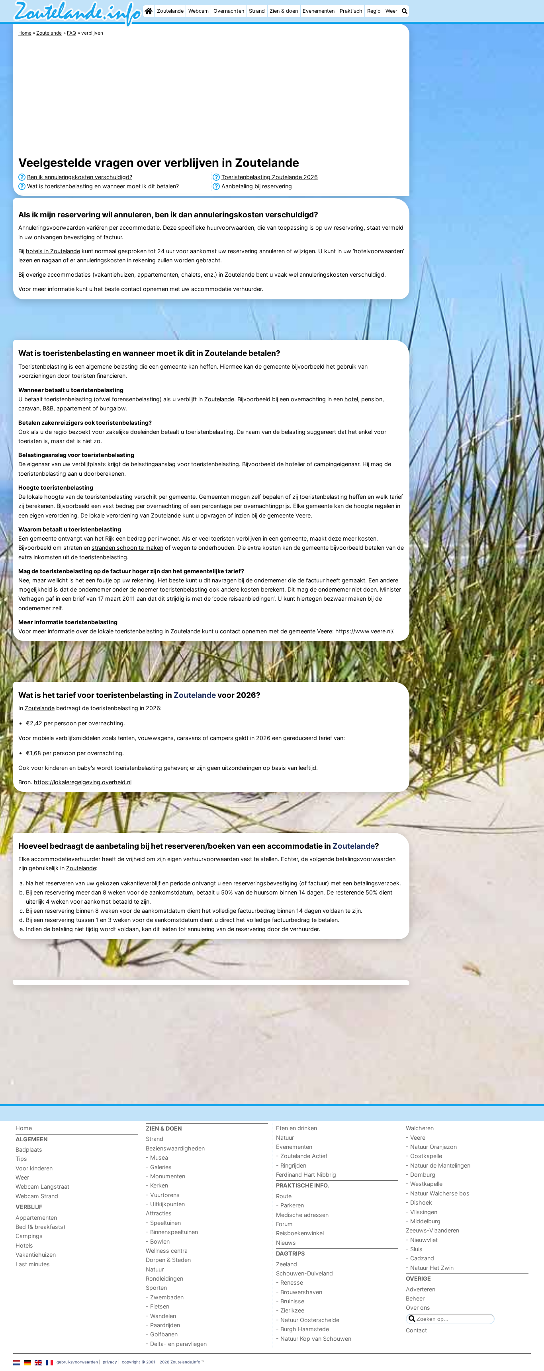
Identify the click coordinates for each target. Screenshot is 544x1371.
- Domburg (420, 1174)
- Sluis (414, 1249)
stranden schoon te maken (127, 547)
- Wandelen (161, 1315)
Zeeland (286, 1264)
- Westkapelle (424, 1183)
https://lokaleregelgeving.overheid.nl (82, 782)
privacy (110, 1361)
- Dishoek (419, 1202)
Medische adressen (302, 1214)
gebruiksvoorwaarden (77, 1361)
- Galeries (159, 1167)
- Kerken (157, 1185)
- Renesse (289, 1282)
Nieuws (286, 1242)
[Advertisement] (471, 207)
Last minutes (33, 1264)
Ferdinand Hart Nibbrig (306, 1174)
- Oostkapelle (424, 1155)
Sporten (156, 1287)
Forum (284, 1224)
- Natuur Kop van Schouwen (313, 1338)
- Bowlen (158, 1241)
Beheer (415, 1298)
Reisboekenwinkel (300, 1233)
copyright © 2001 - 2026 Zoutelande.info (161, 1361)
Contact (416, 1330)
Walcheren (420, 1128)
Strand (257, 11)
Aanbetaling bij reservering (256, 186)
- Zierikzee (290, 1310)
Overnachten (228, 11)
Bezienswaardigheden (175, 1148)
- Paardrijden (163, 1325)
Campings (29, 1235)
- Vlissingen (421, 1212)
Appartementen (36, 1217)
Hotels (24, 1245)
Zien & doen (284, 11)
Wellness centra (167, 1250)
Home (24, 1128)
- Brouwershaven (299, 1292)
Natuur (155, 1269)
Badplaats (29, 1149)
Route (284, 1196)
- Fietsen (157, 1306)
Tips (21, 1158)
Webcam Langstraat (42, 1186)
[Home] (148, 11)
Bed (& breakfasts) (40, 1226)
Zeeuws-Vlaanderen (432, 1230)
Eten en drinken (296, 1128)
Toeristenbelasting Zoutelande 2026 (269, 177)
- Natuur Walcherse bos (438, 1193)
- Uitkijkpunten (165, 1204)
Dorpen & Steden (168, 1259)
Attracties (159, 1213)
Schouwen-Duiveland (304, 1273)
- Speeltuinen (163, 1222)
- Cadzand (420, 1258)
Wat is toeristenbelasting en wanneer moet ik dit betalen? (103, 186)
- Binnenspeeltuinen (172, 1231)
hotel (351, 399)
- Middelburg (423, 1221)
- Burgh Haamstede (302, 1329)
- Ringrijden (291, 1165)
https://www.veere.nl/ (364, 631)
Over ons (418, 1307)
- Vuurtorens (163, 1194)
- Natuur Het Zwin (430, 1267)
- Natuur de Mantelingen (438, 1165)
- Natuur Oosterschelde (307, 1319)
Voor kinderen (34, 1168)
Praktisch (351, 11)
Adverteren (420, 1289)
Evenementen (319, 11)
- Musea (157, 1157)
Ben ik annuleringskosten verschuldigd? (79, 177)
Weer (391, 11)
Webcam (198, 11)
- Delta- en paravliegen (176, 1343)
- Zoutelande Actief (301, 1155)
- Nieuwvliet (422, 1239)
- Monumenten (165, 1176)
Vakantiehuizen (36, 1254)
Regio (374, 11)
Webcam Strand (37, 1196)
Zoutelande (170, 11)
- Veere (415, 1137)
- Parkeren (290, 1205)
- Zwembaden (165, 1297)
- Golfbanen (162, 1334)
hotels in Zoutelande (53, 251)
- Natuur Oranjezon (431, 1146)
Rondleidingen (164, 1278)
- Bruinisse (290, 1301)
